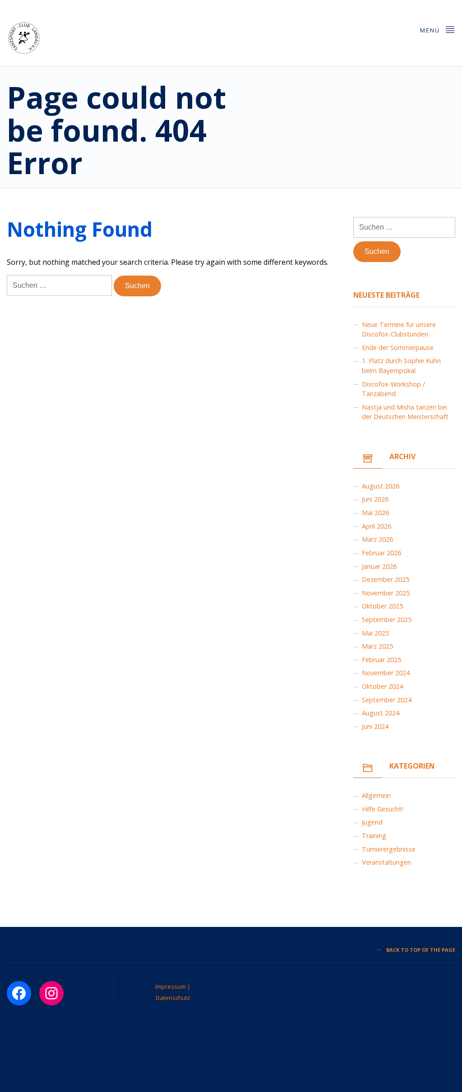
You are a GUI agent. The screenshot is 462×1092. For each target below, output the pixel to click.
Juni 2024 (375, 726)
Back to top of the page (420, 949)
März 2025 (377, 646)
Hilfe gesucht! (382, 809)
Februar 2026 (381, 552)
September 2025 (386, 619)
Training (374, 835)
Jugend (372, 822)
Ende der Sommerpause (398, 347)
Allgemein (376, 795)
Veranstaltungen (386, 862)
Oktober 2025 (382, 606)
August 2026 (380, 486)
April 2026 (376, 526)
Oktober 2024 (382, 686)
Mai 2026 (375, 512)
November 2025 (386, 593)
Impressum (171, 986)
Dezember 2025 (385, 579)
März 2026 (377, 539)
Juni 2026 (375, 499)
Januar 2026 (379, 566)
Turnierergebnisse (389, 849)
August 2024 (380, 713)
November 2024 (386, 672)
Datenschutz (173, 998)
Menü (431, 30)
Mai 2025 (375, 633)
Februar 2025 (381, 659)
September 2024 (386, 700)
